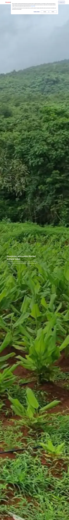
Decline (53, 11)
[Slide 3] (32, 518)
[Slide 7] (39, 518)
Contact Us (61, 2)
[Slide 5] (35, 518)
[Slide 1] (28, 518)
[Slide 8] (41, 518)
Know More (10, 265)
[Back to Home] (9, 2)
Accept (45, 11)
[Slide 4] (33, 518)
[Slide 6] (37, 518)
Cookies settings (37, 11)
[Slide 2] (30, 518)
